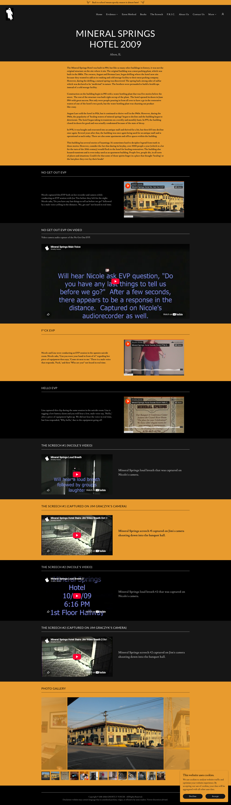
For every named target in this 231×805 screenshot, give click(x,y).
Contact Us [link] (199, 14)
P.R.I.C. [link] (171, 14)
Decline (192, 796)
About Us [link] (184, 14)
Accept (215, 796)
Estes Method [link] (129, 14)
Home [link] (99, 14)
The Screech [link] (156, 14)
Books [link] (143, 14)
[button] (112, 14)
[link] (9, 13)
